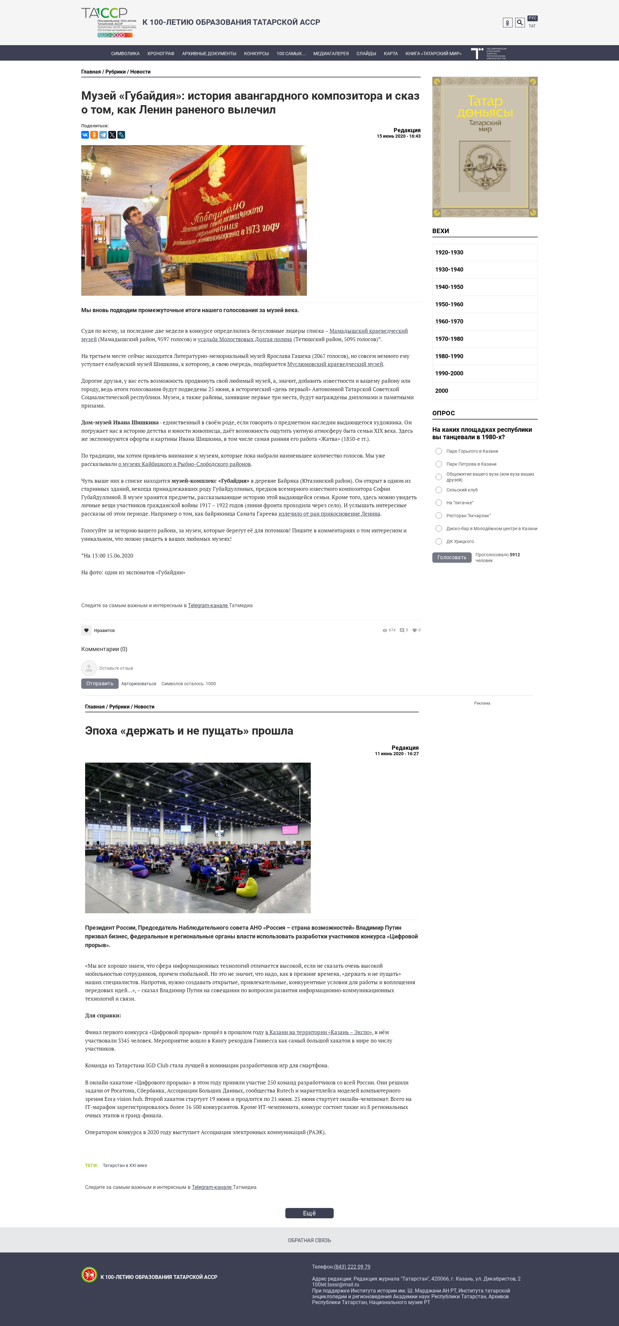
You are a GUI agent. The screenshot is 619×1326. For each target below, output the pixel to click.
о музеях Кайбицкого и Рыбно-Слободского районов (184, 464)
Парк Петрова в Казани (471, 464)
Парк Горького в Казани (472, 451)
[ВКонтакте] (85, 135)
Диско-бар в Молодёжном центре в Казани (492, 528)
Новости (140, 72)
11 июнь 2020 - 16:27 (397, 753)
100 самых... (291, 53)
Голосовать (452, 557)
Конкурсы (256, 53)
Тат (532, 26)
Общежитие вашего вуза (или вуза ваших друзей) (490, 476)
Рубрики (115, 72)
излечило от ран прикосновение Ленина (329, 513)
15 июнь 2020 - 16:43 (399, 136)
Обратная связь (309, 1240)
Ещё (309, 1213)
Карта (391, 53)
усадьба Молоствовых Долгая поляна (245, 339)
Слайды (366, 53)
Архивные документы (209, 53)
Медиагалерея (331, 53)
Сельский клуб (462, 489)
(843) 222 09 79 (352, 1267)
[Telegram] (103, 135)
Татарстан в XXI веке (125, 1165)
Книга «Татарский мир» (434, 53)
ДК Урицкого (460, 541)
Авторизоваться (138, 683)
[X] (112, 135)
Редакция (407, 130)
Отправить (99, 683)
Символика (125, 53)
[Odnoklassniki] (508, 22)
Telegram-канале (208, 605)
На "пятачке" (460, 502)
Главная (91, 72)
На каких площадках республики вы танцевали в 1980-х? (482, 433)
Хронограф (160, 53)
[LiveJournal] (121, 135)
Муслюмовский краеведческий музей (335, 364)
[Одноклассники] (94, 135)
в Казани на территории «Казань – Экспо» (318, 1032)
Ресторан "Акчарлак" (469, 515)
